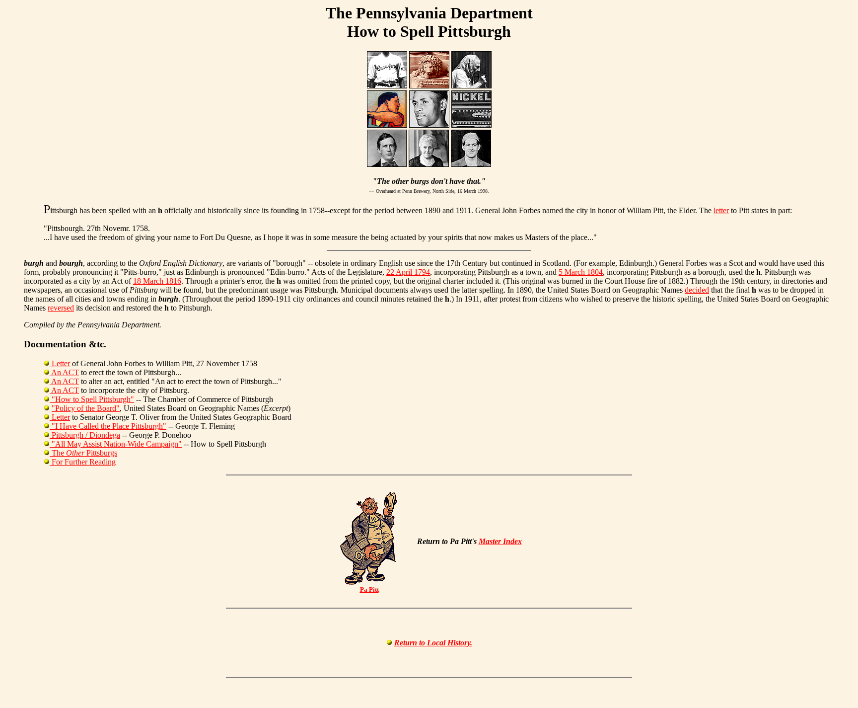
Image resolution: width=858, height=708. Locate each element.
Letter (60, 363)
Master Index (500, 541)
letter (721, 210)
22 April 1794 (408, 272)
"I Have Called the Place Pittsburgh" (108, 426)
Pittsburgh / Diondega (85, 435)
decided (697, 290)
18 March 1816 (157, 281)
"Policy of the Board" (86, 408)
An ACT (64, 372)
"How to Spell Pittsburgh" (92, 399)
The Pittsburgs (83, 453)
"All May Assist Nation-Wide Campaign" (116, 444)
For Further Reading (83, 462)
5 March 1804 (581, 272)
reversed (61, 308)
